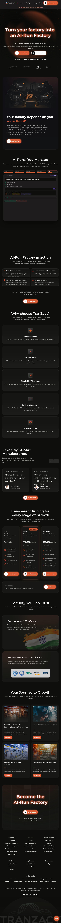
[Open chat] (56, 918)
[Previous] (51, 461)
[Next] (56, 461)
